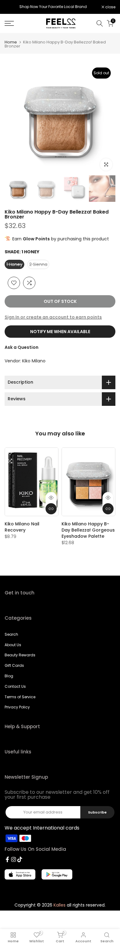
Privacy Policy (17, 707)
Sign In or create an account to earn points (53, 317)
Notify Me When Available (60, 331)
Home (11, 42)
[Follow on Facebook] (7, 859)
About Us (13, 644)
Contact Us (15, 686)
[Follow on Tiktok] (19, 859)
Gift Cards (14, 665)
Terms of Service (20, 696)
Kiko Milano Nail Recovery (22, 527)
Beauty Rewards (20, 655)
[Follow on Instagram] (13, 859)
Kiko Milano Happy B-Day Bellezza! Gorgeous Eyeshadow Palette (88, 530)
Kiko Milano (34, 361)
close (109, 7)
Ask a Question (21, 347)
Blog (9, 676)
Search (11, 634)
